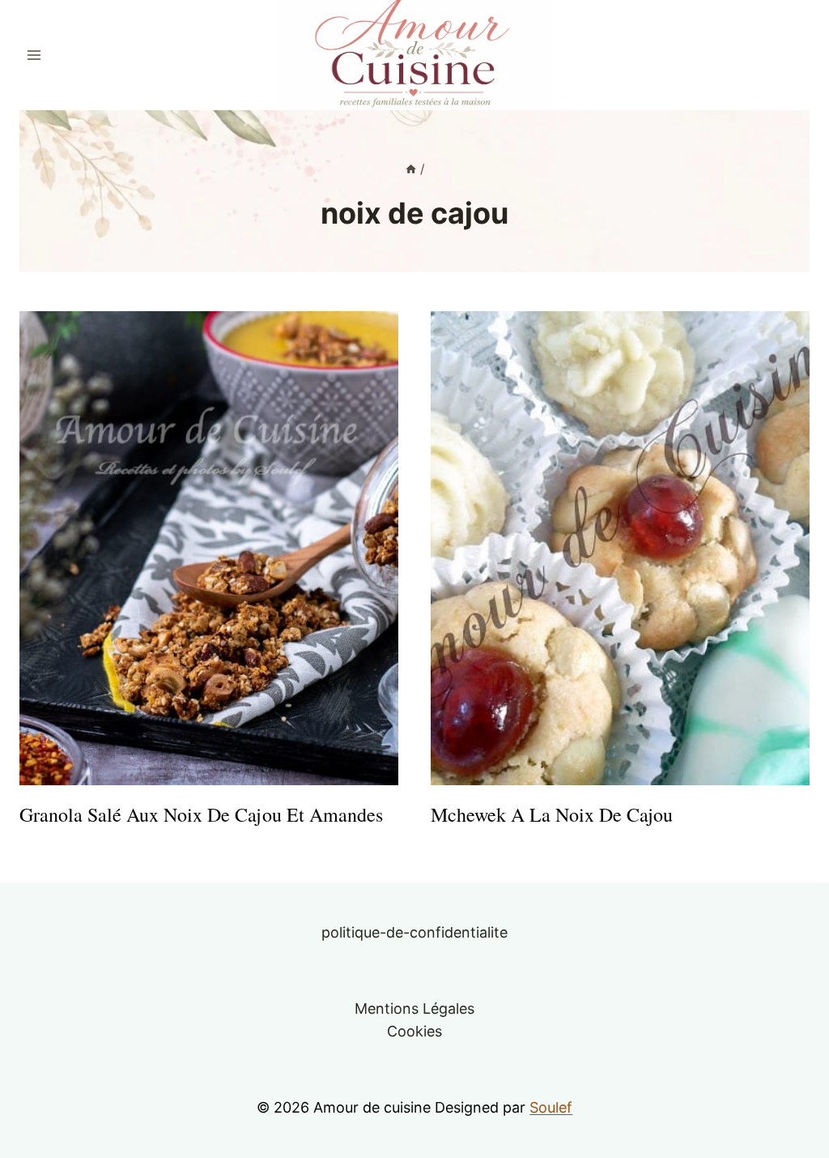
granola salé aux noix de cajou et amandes (201, 814)
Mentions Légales (414, 1008)
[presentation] (208, 548)
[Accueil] (411, 169)
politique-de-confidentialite (414, 932)
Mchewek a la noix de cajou (552, 814)
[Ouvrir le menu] (34, 54)
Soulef (550, 1107)
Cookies (414, 1031)
